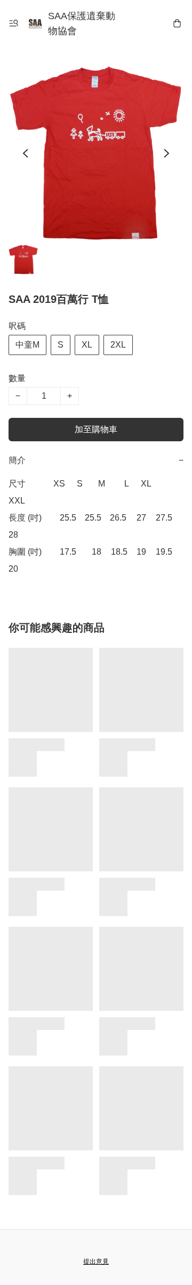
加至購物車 (96, 429)
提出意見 (96, 1261)
